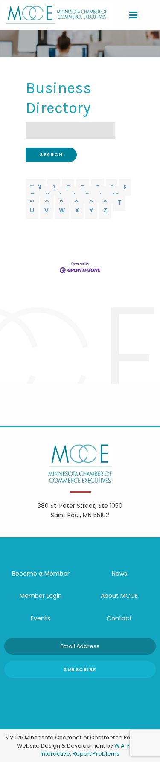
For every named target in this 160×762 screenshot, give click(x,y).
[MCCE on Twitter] (67, 691)
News (119, 573)
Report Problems (96, 753)
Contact (119, 618)
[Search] (147, 15)
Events (40, 618)
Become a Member (41, 573)
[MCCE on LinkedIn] (93, 691)
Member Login (41, 595)
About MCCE (119, 595)
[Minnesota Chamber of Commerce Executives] (56, 14)
